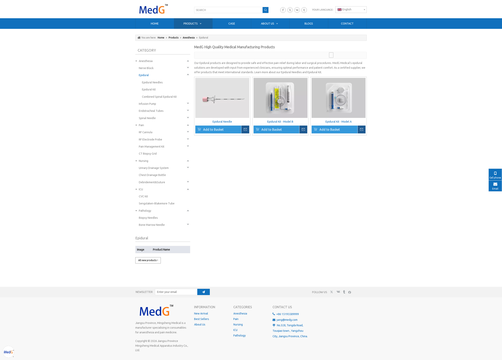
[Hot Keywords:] (265, 10)
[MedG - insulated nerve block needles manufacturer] (155, 310)
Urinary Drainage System (154, 168)
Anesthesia (146, 61)
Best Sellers (201, 319)
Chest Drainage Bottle (152, 175)
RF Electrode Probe (150, 139)
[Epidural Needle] (222, 98)
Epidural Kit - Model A (339, 121)
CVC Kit (143, 196)
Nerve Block (146, 68)
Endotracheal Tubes (151, 110)
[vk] (297, 10)
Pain (141, 125)
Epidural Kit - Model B (280, 121)
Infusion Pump (147, 103)
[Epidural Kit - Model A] (339, 97)
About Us (199, 324)
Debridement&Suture (152, 182)
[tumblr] (304, 10)
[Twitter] (290, 10)
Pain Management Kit (151, 146)
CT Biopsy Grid (148, 153)
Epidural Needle (222, 121)
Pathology (145, 210)
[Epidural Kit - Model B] (280, 97)
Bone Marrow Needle (152, 224)
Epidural (144, 75)
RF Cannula (145, 132)
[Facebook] (283, 10)
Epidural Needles (152, 82)
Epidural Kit (149, 89)
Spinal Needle (147, 118)
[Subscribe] (203, 292)
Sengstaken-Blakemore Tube (157, 203)
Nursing (143, 160)
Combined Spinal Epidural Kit (159, 96)
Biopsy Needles (148, 217)
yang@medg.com (286, 319)
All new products (147, 260)
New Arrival (201, 313)
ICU (141, 189)
